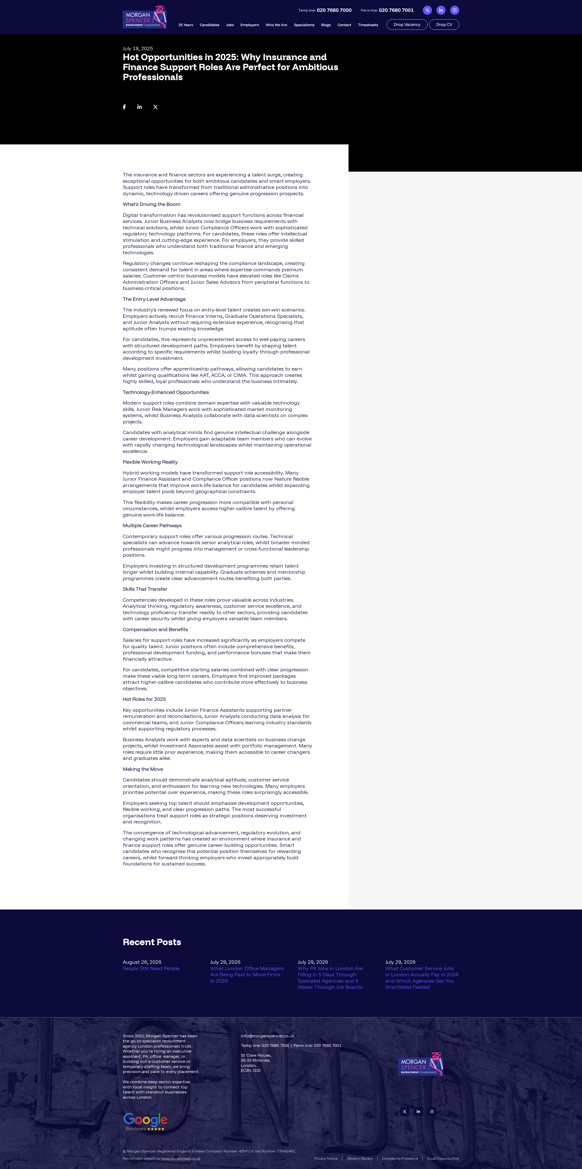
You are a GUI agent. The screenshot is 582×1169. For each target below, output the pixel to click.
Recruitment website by (162, 1158)
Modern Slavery (360, 1158)
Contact (344, 24)
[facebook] (124, 107)
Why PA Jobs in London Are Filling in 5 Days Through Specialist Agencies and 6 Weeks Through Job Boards (330, 977)
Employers (250, 24)
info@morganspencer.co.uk (267, 1035)
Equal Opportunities (443, 1158)
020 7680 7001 (396, 10)
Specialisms (304, 24)
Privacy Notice (326, 1158)
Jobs (230, 24)
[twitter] (427, 10)
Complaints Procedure (400, 1158)
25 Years (185, 24)
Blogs (326, 24)
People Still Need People (151, 968)
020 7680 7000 (334, 10)
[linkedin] (441, 10)
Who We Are (276, 24)
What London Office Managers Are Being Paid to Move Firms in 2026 (247, 974)
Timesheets (368, 24)
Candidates (209, 24)
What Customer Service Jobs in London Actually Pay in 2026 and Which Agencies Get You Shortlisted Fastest (422, 977)
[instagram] (455, 10)
